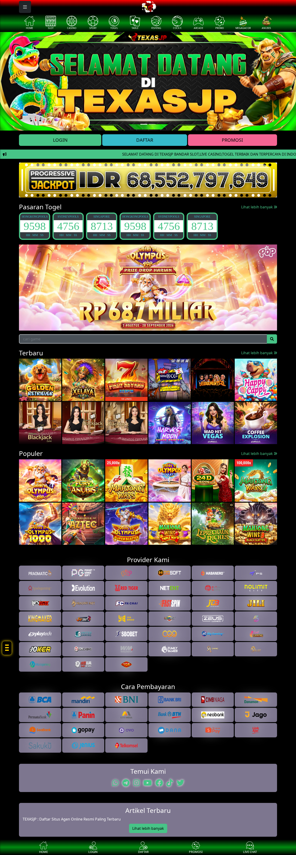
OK (148, 456)
